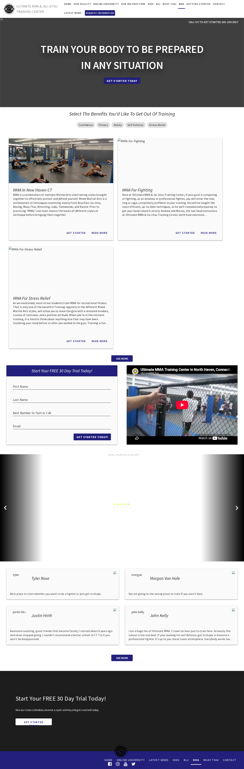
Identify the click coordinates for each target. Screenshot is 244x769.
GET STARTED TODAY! (92, 437)
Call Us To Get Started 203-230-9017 (213, 22)
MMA (196, 760)
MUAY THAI (211, 760)
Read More (100, 233)
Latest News (159, 760)
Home (108, 760)
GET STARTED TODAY (33, 722)
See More (122, 358)
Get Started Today (122, 81)
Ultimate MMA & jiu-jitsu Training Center (37, 9)
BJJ (186, 760)
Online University (131, 760)
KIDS (176, 760)
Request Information (100, 13)
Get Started (76, 233)
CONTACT (229, 760)
